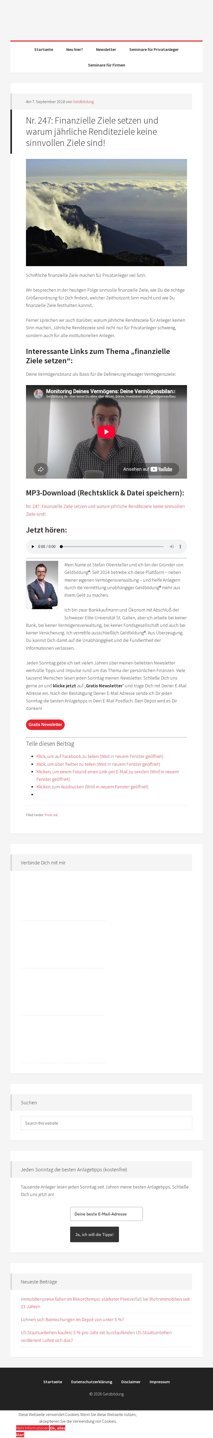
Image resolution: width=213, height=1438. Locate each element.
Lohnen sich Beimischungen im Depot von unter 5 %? (72, 1319)
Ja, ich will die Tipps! (94, 1234)
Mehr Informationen (32, 1427)
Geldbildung (106, 18)
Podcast (51, 814)
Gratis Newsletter (45, 724)
